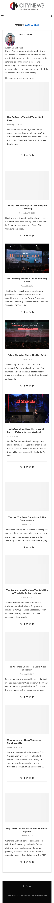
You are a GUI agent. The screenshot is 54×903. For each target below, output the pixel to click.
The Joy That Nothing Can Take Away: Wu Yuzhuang (27, 207)
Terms (45, 895)
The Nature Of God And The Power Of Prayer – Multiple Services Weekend (25, 430)
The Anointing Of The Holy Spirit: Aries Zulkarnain (27, 668)
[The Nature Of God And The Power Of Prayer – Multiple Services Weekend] (27, 408)
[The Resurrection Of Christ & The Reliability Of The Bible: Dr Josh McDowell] (27, 569)
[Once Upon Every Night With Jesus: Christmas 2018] (27, 719)
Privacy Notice (37, 895)
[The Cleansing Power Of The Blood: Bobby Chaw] (27, 258)
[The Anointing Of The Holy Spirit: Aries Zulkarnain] (27, 646)
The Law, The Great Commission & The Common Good (27, 519)
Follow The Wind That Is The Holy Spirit (27, 355)
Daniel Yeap (25, 34)
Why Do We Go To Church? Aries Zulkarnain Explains (27, 830)
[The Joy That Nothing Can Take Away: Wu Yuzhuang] (27, 185)
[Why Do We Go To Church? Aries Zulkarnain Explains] (27, 807)
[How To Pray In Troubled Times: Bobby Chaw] (27, 96)
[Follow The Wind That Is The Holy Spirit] (27, 334)
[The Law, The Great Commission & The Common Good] (27, 496)
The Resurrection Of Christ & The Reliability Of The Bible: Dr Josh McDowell (27, 592)
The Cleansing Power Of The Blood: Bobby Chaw (27, 280)
